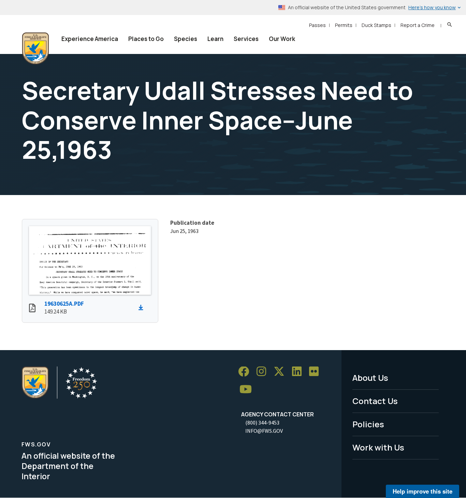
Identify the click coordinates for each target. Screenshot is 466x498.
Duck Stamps (376, 25)
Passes (317, 25)
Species (185, 39)
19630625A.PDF (64, 303)
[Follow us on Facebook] (246, 371)
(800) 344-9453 (262, 422)
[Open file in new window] (32, 309)
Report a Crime (418, 25)
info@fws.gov (264, 430)
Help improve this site (422, 491)
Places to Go (146, 39)
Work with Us (378, 447)
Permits (343, 25)
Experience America (89, 39)
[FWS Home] (35, 48)
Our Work (282, 39)
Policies (368, 424)
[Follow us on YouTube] (248, 389)
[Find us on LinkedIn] (299, 371)
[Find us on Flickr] (316, 371)
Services (246, 39)
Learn (215, 39)
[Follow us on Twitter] (281, 371)
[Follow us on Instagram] (264, 371)
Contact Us (375, 400)
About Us (370, 377)
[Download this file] (142, 308)
